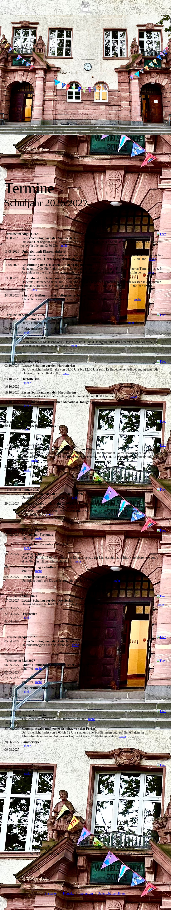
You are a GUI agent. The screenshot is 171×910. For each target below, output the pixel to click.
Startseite (51, 893)
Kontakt (68, 893)
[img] (85, 7)
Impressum (85, 893)
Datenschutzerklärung (112, 893)
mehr (64, 245)
